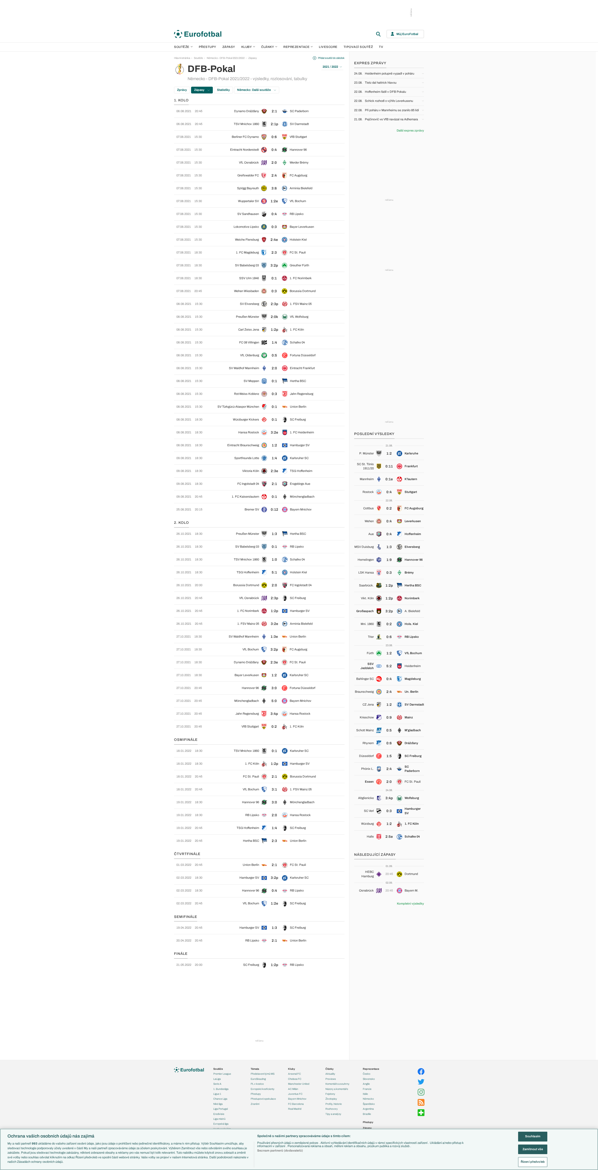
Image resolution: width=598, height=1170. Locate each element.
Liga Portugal (220, 1108)
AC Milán (293, 1089)
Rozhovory (331, 1108)
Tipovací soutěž (358, 47)
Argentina (368, 1108)
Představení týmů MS (262, 1073)
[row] (259, 111)
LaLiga (217, 1078)
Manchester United (298, 1083)
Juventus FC (295, 1093)
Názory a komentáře (336, 1089)
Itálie (365, 1093)
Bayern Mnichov (297, 1098)
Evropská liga (220, 1123)
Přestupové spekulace (263, 1098)
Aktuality (330, 1073)
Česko (366, 1073)
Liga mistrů (219, 1118)
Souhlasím (532, 1136)
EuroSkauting (258, 1078)
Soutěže (181, 47)
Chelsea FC (294, 1078)
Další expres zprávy (410, 130)
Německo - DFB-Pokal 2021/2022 (226, 58)
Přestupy (207, 47)
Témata (255, 1068)
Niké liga (218, 1103)
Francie (367, 1089)
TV (381, 47)
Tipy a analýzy (333, 1114)
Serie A (217, 1083)
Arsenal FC (294, 1073)
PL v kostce (257, 1083)
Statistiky (223, 90)
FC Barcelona (296, 1103)
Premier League (222, 1073)
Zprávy (182, 90)
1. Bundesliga (220, 1089)
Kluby (246, 47)
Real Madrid (294, 1108)
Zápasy (228, 47)
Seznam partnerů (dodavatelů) (280, 1150)
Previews (330, 1078)
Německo (368, 1098)
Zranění (255, 1103)
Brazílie (367, 1114)
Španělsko (369, 1103)
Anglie (366, 1083)
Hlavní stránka (182, 58)
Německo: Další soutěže (254, 90)
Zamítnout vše (533, 1149)
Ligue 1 (217, 1093)
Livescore (328, 47)
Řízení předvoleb (533, 1161)
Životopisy (331, 1098)
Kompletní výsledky (410, 903)
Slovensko (369, 1078)
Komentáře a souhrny (337, 1083)
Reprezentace (296, 47)
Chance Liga (220, 1098)
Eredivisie (218, 1114)
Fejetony (330, 1093)
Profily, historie (333, 1103)
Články (329, 1068)
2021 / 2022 (330, 66)
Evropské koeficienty (262, 1089)
